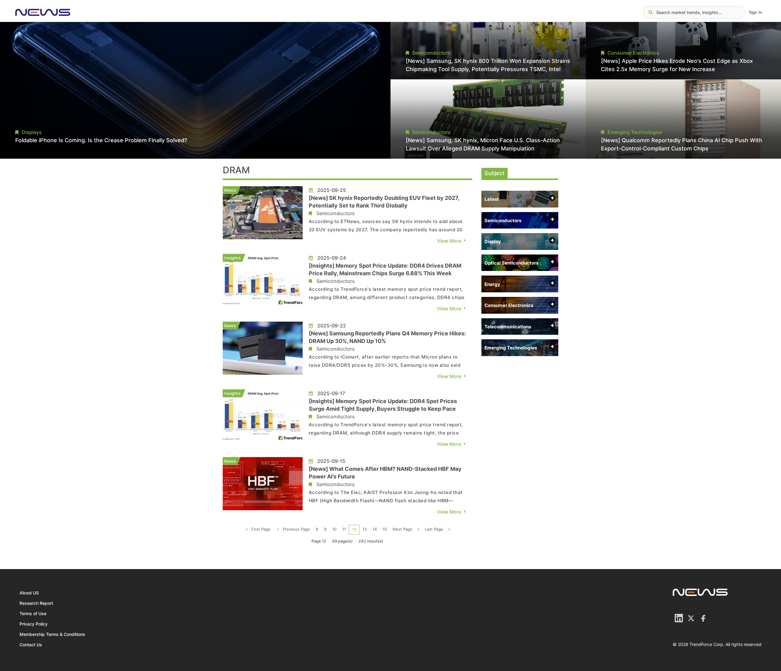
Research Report (36, 603)
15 (385, 529)
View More (449, 241)
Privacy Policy (34, 623)
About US (29, 592)
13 (364, 529)
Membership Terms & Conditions (52, 634)
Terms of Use (33, 613)
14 (375, 529)
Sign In (755, 12)
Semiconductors (335, 213)
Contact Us (31, 644)
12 (354, 529)
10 (334, 529)
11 (344, 529)
